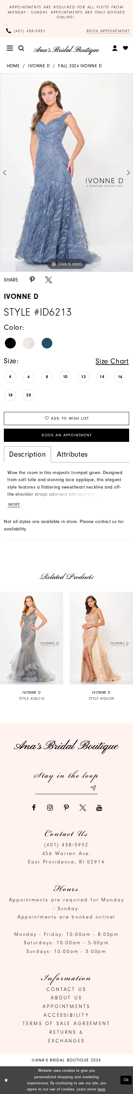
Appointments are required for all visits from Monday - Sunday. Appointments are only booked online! (66, 12)
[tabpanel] (66, 172)
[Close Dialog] (6, 1080)
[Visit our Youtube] (99, 807)
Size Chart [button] (112, 361)
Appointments (66, 1006)
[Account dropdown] (115, 48)
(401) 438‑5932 (66, 845)
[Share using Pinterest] (32, 280)
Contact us (66, 989)
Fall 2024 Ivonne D (80, 66)
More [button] (14, 504)
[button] (10, 48)
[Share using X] (48, 280)
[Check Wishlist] (125, 48)
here (101, 1089)
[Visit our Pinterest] (66, 807)
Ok (126, 1080)
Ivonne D (39, 66)
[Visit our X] (82, 807)
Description (27, 454)
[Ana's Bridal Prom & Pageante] (66, 50)
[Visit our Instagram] (50, 807)
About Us (66, 998)
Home (13, 66)
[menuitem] (10, 48)
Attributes (72, 454)
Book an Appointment (67, 435)
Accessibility (66, 1015)
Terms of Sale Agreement (66, 1023)
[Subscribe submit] (93, 788)
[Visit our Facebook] (33, 807)
